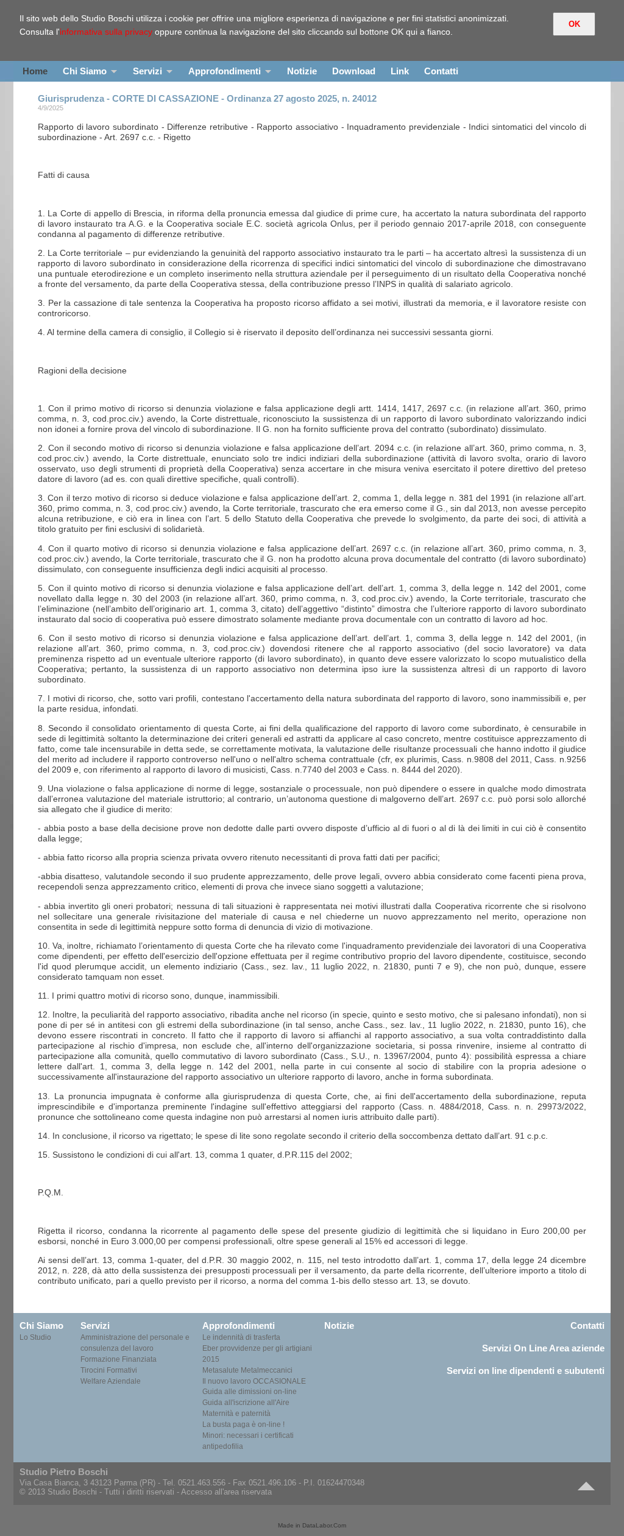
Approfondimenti (224, 71)
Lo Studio (35, 1337)
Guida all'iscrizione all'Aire (245, 1402)
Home (35, 71)
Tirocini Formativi (108, 1370)
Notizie (302, 71)
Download (353, 71)
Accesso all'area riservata (226, 1491)
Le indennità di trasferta (241, 1337)
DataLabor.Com (324, 1525)
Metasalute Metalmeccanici (247, 1370)
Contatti (441, 71)
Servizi (147, 71)
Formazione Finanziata (118, 1359)
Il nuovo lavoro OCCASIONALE (254, 1381)
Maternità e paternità (236, 1413)
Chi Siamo (85, 71)
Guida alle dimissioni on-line (249, 1391)
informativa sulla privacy (106, 32)
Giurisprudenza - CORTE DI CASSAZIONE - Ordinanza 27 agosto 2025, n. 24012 (207, 98)
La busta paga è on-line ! (243, 1424)
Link (400, 71)
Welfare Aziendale (110, 1381)
